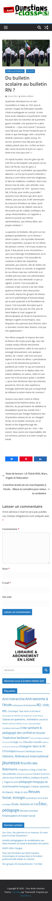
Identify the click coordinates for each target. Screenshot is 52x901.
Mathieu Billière (27, 96)
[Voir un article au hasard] (46, 27)
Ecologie (14, 742)
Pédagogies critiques (29, 786)
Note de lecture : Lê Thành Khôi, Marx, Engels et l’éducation (27, 475)
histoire (39, 751)
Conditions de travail (11, 728)
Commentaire (10, 529)
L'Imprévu (23, 769)
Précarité (14, 782)
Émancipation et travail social (18, 815)
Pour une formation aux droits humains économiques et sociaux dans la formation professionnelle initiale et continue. (22, 856)
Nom (6, 568)
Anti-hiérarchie (13, 699)
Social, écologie (13, 797)
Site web (7, 597)
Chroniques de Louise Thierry (32, 716)
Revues (34, 791)
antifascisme (17, 705)
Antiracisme (29, 705)
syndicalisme (31, 798)
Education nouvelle (32, 741)
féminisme (20, 751)
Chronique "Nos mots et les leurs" (24, 711)
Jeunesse (11, 763)
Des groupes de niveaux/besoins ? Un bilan (22, 864)
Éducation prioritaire (29, 810)
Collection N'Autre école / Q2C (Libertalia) (24, 723)
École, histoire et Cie (25, 804)
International (39, 756)
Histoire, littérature (15, 756)
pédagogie (25, 781)
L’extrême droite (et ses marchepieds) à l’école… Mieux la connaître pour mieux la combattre (24, 489)
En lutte (30, 71)
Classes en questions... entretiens (20, 719)
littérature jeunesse (24, 774)
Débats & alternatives (14, 71)
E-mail (6, 582)
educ (21, 742)
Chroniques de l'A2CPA (11, 716)
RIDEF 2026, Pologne (12, 848)
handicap (30, 751)
